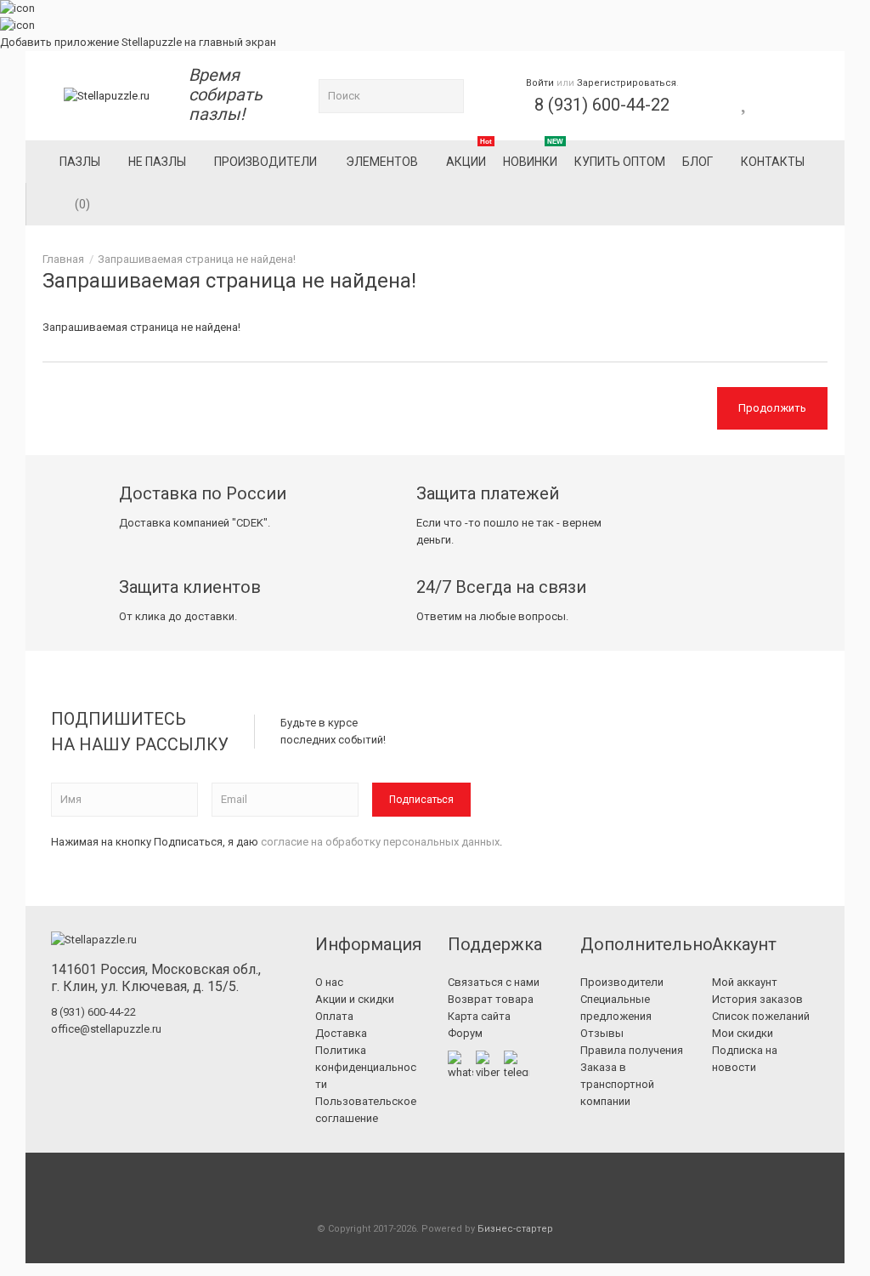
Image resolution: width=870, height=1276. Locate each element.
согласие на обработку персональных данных (380, 841)
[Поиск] (447, 96)
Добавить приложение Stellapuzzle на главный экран (138, 42)
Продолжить (772, 408)
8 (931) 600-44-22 (601, 104)
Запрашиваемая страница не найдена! (197, 259)
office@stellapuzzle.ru (106, 1029)
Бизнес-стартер (515, 1228)
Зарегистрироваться (626, 82)
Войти (540, 82)
